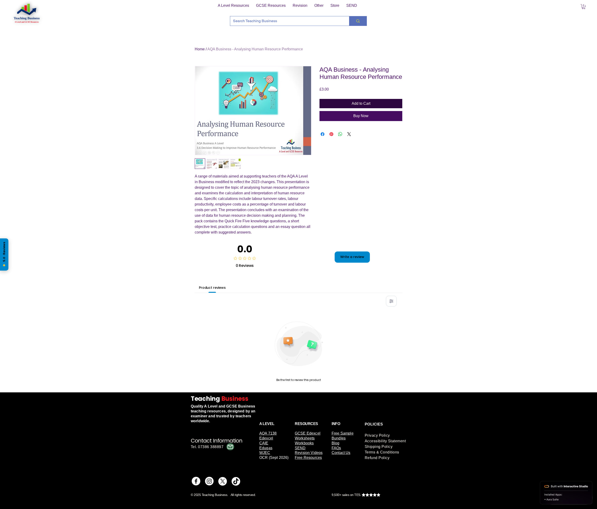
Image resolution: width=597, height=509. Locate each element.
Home (200, 49)
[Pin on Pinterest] (331, 134)
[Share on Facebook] (322, 134)
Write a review (352, 256)
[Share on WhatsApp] (340, 134)
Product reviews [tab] (212, 287)
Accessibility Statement (385, 441)
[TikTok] (236, 481)
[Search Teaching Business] (358, 21)
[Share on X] (349, 134)
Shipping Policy (378, 447)
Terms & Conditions (382, 452)
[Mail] (230, 446)
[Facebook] (196, 481)
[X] (222, 481)
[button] (233, 5)
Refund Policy (377, 458)
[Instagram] (209, 481)
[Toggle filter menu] (391, 301)
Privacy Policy (377, 435)
